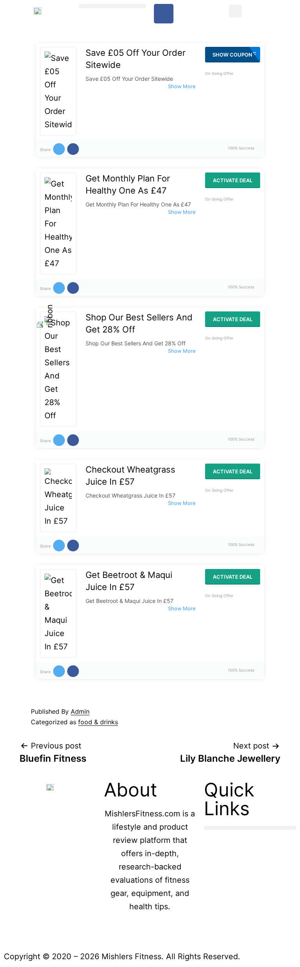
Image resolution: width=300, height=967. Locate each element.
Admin (80, 711)
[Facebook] (163, 13)
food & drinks (98, 722)
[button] (112, 6)
